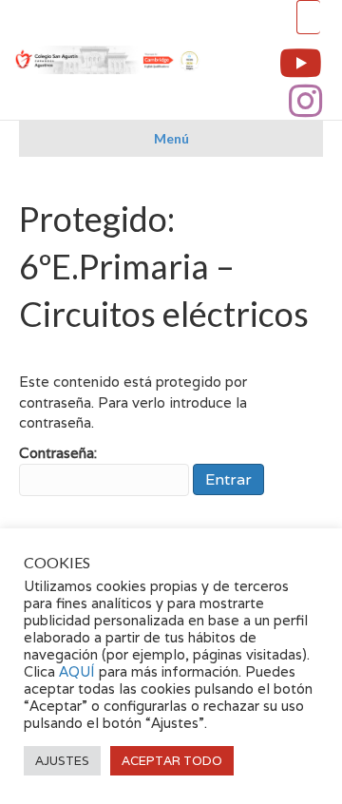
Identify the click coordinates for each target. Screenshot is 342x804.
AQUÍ (79, 671)
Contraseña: (58, 453)
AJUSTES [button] (62, 761)
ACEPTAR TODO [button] (172, 761)
